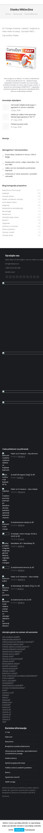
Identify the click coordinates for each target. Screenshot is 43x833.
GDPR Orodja (10, 782)
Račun (7, 772)
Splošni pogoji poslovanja (15, 763)
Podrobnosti (30, 830)
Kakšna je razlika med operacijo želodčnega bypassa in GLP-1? (23, 115)
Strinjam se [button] (19, 830)
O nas (7, 732)
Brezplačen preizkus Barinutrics (17, 746)
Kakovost (8, 737)
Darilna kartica (11, 758)
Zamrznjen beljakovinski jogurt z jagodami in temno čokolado (23, 106)
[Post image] (5, 107)
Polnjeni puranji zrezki (19, 124)
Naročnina (9, 741)
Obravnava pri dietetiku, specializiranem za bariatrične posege (21, 752)
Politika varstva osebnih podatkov (18, 768)
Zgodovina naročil (12, 777)
